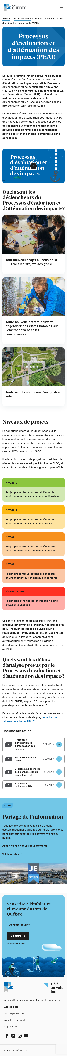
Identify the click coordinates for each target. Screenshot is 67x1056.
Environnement (22, 18)
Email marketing (12, 943)
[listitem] (59, 744)
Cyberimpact (21, 943)
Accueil (6, 18)
